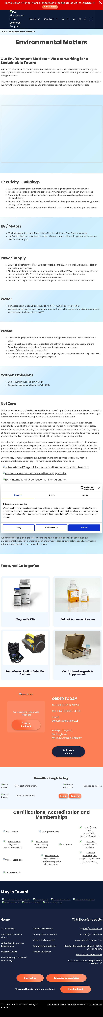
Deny (19, 528)
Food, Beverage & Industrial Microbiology (14, 959)
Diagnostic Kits (25, 619)
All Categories (7, 928)
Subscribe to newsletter (66, 978)
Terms (63, 1004)
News (33, 19)
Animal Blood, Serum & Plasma (11, 936)
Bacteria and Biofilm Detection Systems (25, 672)
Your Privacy (53, 1004)
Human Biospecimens (43, 928)
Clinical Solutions (9, 951)
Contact (49, 19)
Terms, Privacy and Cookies (89, 954)
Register (75, 796)
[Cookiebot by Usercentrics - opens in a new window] (83, 488)
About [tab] (85, 495)
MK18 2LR (57, 738)
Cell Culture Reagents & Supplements (77, 672)
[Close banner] (99, 488)
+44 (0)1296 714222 (68, 705)
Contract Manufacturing (44, 946)
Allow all (84, 528)
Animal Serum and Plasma (77, 619)
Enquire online (69, 752)
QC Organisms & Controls (45, 934)
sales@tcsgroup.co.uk (65, 720)
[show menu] (91, 19)
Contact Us (30, 978)
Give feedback (26, 725)
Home (4, 31)
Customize (50, 528)
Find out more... (50, 7)
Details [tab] (51, 495)
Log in (63, 796)
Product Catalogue (42, 951)
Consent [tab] (18, 495)
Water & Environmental (44, 940)
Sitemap (72, 1004)
